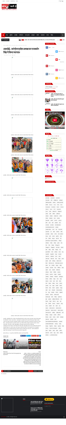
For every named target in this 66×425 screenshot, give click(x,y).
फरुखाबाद (59, 274)
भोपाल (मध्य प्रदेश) (59, 290)
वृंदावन (50, 317)
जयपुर (56, 254)
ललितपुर (47, 314)
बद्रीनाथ (47, 281)
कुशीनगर (57, 236)
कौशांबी (50, 238)
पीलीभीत (55, 272)
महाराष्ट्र (51, 294)
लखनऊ (47, 308)
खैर (60, 238)
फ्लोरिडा (51, 278)
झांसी (50, 260)
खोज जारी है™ (3, 416)
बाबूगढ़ (53, 285)
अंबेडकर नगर (54, 211)
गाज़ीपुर (55, 242)
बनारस (51, 281)
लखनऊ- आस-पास (53, 310)
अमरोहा (47, 213)
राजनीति (49, 303)
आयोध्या (52, 220)
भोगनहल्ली (53, 290)
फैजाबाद (47, 278)
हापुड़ (54, 332)
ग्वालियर (62, 247)
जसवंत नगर (47, 256)
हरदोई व (50, 330)
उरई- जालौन (60, 229)
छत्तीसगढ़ (56, 251)
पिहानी (51, 272)
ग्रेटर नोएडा (57, 247)
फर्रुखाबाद (47, 276)
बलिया (60, 281)
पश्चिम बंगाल (58, 269)
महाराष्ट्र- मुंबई (48, 296)
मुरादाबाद (49, 299)
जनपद (59, 251)
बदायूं (60, 278)
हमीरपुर (60, 328)
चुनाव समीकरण (48, 251)
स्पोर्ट (38, 35)
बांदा (50, 285)
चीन (60, 249)
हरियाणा (61, 330)
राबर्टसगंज (58, 303)
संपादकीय (51, 319)
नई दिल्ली (47, 267)
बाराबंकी (57, 285)
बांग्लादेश (47, 285)
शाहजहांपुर (61, 317)
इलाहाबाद (56, 222)
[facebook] (59, 1)
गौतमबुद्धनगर (52, 247)
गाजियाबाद (47, 242)
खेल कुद (53, 238)
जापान (56, 256)
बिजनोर (61, 285)
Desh (61, 204)
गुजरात (58, 242)
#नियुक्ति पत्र (56, 200)
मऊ (46, 292)
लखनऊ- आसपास (60, 310)
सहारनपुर (56, 323)
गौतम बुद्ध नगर (57, 245)
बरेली (57, 281)
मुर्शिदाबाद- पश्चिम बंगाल (56, 299)
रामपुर (62, 303)
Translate (54, 88)
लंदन (62, 312)
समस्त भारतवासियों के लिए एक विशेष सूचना (52, 321)
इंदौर (52, 222)
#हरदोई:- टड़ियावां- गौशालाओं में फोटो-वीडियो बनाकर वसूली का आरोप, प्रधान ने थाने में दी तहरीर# (34, 346)
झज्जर (63, 258)
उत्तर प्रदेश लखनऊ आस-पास (50, 227)
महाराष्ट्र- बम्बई (56, 294)
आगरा (54, 218)
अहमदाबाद (50, 218)
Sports (51, 209)
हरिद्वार (57, 330)
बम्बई (54, 281)
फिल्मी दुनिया (61, 276)
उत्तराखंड (57, 227)
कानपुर (47, 236)
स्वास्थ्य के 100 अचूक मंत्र (53, 328)
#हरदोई (47, 204)
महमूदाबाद (61, 292)
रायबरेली (50, 305)
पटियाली (53, 269)
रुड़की (56, 305)
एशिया (54, 231)
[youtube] (62, 1)
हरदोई (16, 35)
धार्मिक (60, 265)
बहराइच (50, 283)
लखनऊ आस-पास (58, 308)
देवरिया (47, 265)
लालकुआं (51, 314)
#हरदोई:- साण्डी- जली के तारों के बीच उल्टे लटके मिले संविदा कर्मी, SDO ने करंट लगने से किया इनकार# (32, 39)
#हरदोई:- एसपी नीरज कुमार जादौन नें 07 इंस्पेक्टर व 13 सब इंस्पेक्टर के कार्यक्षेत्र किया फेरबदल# (57, 95)
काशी (50, 236)
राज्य (48, 35)
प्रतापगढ (59, 272)
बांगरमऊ (61, 283)
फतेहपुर (55, 274)
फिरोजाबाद (56, 276)
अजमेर (50, 211)
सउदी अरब (47, 319)
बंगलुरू (54, 278)
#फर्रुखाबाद (60, 200)
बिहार (50, 287)
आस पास (55, 220)
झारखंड (47, 260)
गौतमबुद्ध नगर (47, 247)
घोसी (46, 249)
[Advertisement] (33, 23)
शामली (58, 317)
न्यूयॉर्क (47, 269)
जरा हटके (27, 35)
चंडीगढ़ (50, 249)
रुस (59, 305)
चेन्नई (52, 251)
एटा (51, 231)
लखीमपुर (53, 312)
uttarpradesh (59, 209)
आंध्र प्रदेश (47, 220)
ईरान (60, 222)
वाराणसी (55, 314)
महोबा (52, 296)
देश (7, 35)
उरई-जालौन (47, 231)
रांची (46, 303)
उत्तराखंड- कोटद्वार (48, 229)
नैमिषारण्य (59, 267)
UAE (54, 209)
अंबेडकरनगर (59, 211)
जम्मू (62, 251)
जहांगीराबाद (52, 256)
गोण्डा (49, 245)
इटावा (49, 222)
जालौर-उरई (52, 258)
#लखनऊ (54, 202)
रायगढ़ (46, 305)
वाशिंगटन (59, 314)
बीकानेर (53, 287)
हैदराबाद (61, 332)
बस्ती (46, 283)
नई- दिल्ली (51, 267)
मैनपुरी (50, 301)
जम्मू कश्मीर (47, 254)
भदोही (46, 290)
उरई (56, 229)
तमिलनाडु (53, 260)
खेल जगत (57, 238)
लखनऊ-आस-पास (48, 312)
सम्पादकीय (60, 321)
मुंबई (46, 299)
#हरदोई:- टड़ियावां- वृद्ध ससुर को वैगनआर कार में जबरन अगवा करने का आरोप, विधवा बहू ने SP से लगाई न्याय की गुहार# (22, 345)
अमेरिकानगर (58, 213)
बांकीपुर (53, 283)
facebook (40, 371)
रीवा (53, 305)
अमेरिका (54, 213)
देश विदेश (53, 265)
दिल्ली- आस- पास (51, 263)
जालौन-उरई (47, 258)
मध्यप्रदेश (52, 292)
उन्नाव (53, 229)
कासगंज (53, 236)
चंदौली (53, 249)
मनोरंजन (21, 35)
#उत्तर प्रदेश (47, 200)
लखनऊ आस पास (52, 308)
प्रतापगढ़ (47, 274)
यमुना (57, 301)
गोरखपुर (53, 245)
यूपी (60, 301)
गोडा (61, 242)
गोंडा (46, 245)
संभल (55, 319)
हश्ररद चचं (47, 332)
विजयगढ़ (47, 317)
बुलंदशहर (57, 287)
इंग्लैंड (46, 222)
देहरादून (57, 265)
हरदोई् (54, 330)
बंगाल (57, 278)
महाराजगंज (47, 294)
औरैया (61, 231)
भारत (49, 290)
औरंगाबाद (57, 231)
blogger (31, 371)
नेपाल (55, 267)
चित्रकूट (56, 249)
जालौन (60, 256)
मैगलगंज (47, 301)
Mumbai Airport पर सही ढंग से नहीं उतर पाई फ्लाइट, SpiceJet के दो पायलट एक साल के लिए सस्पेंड (37, 409)
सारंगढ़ (60, 323)
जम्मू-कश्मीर (52, 254)
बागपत (57, 283)
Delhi (58, 204)
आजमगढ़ (58, 218)
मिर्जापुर (56, 296)
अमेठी (50, 213)
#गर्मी (51, 200)
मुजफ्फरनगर (59, 296)
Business (50, 204)
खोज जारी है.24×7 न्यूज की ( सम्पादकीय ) (51, 240)
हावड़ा (58, 332)
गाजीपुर (51, 242)
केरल (61, 236)
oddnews (47, 209)
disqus (35, 371)
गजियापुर (60, 240)
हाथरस (51, 332)
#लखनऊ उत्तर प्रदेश (60, 202)
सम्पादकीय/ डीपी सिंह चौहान (49, 323)
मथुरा (49, 292)
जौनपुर (59, 258)
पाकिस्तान (47, 272)
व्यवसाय (43, 35)
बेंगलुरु (61, 287)
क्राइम (33, 35)
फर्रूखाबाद (51, 276)
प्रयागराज (51, 274)
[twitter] (61, 1)
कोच (46, 238)
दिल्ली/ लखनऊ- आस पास (59, 263)
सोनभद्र (47, 328)
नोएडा (62, 267)
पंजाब (50, 269)
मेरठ (61, 299)
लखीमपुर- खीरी (58, 312)
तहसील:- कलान (59, 260)
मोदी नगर (54, 301)
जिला (52, 35)
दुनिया (11, 35)
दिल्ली (46, 263)
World (47, 211)
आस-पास (60, 220)
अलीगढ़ (47, 218)
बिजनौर (47, 287)
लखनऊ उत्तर (47, 310)
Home (4, 45)
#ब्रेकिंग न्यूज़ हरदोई (48, 202)
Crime (55, 204)
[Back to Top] (64, 417)
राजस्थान (53, 303)
